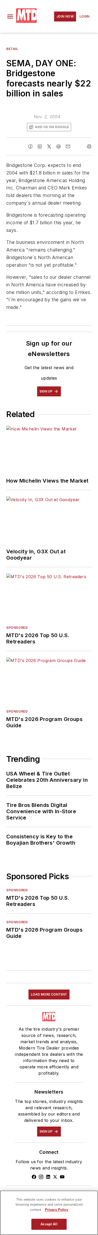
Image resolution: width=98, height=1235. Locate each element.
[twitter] (49, 146)
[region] (49, 1212)
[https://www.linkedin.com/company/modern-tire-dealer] (48, 1176)
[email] (68, 146)
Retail (12, 49)
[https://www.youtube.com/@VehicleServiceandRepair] (62, 1176)
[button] (10, 16)
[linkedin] (39, 146)
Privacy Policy (56, 1210)
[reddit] (58, 146)
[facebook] (30, 146)
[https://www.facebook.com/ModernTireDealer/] (34, 1176)
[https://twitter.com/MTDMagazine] (55, 1176)
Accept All (49, 1224)
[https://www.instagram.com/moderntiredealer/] (41, 1176)
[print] (89, 146)
